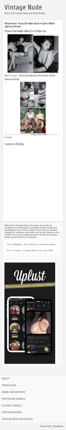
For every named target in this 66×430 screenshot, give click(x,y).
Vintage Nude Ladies (39, 135)
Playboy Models (12, 405)
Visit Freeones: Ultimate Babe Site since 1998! (30, 250)
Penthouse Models (13, 399)
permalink (8, 137)
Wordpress (58, 426)
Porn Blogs (9, 385)
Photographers (12, 412)
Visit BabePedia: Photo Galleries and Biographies (31, 244)
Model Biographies (14, 392)
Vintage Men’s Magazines (17, 419)
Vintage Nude (23, 7)
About (5, 378)
